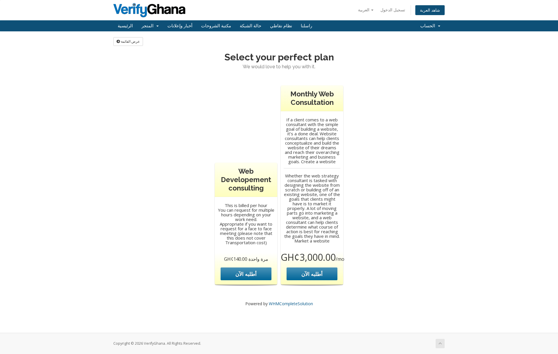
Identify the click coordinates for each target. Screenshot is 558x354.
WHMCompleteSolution (291, 303)
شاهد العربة (430, 10)
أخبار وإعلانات (179, 25)
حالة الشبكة (250, 25)
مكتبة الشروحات (216, 25)
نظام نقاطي (281, 25)
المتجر (149, 25)
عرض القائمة (130, 41)
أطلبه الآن (246, 273)
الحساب (428, 25)
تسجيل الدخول (392, 9)
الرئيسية (125, 25)
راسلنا (306, 25)
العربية (364, 9)
